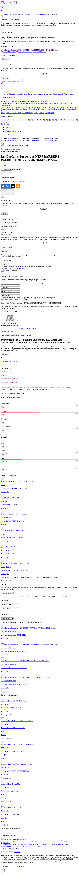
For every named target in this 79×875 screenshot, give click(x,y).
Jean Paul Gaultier (57, 109)
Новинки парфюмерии (45, 94)
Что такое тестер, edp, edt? (10, 379)
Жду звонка (5, 78)
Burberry (44, 103)
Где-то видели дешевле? (9, 226)
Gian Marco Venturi (71, 107)
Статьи (34, 14)
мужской (4, 375)
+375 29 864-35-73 (39, 52)
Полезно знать (25, 335)
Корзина (4, 90)
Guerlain (25, 109)
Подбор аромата (70, 94)
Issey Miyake (46, 109)
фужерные (4, 361)
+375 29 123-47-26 (25, 52)
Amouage (16, 103)
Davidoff (28, 107)
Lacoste (18, 113)
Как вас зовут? (6, 291)
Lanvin (36, 113)
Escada (53, 107)
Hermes (31, 109)
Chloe (13, 107)
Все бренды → (6, 101)
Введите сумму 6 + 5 (8, 604)
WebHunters (20, 866)
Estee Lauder (60, 107)
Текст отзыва (6, 608)
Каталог (5, 94)
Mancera (41, 113)
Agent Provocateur (7, 103)
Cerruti (3, 107)
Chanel (8, 107)
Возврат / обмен (63, 844)
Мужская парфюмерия (36, 101)
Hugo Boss (37, 109)
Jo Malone (66, 109)
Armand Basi (36, 103)
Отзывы (12, 14)
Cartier (8, 105)
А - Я (7, 122)
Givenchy (15, 109)
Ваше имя (5, 600)
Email (42, 283)
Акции (30, 14)
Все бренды (5, 124)
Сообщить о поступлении (9, 270)
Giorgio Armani (6, 109)
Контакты (54, 14)
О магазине (5, 14)
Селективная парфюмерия (18, 94)
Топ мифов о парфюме (9, 382)
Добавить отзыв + (7, 593)
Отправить (5, 251)
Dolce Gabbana (36, 107)
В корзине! (13, 268)
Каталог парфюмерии (8, 841)
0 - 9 (3, 122)
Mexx (47, 113)
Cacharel (56, 103)
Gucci (20, 109)
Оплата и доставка (21, 14)
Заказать (4, 213)
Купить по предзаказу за (26, 266)
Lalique (24, 113)
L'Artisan (13, 113)
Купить (4, 264)
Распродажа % (58, 94)
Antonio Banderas (26, 103)
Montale (51, 113)
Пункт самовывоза (44, 14)
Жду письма (5, 295)
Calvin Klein (63, 103)
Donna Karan (46, 107)
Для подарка (32, 94)
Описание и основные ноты (10, 335)
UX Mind (17, 852)
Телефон (43, 74)
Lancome (30, 113)
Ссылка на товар (7, 247)
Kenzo (3, 113)
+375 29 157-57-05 (9, 52)
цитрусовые (13, 361)
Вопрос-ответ (33, 844)
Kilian (8, 113)
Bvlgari (50, 103)
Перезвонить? (6, 59)
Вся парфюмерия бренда (28, 328)
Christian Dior (19, 107)
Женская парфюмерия (19, 101)
